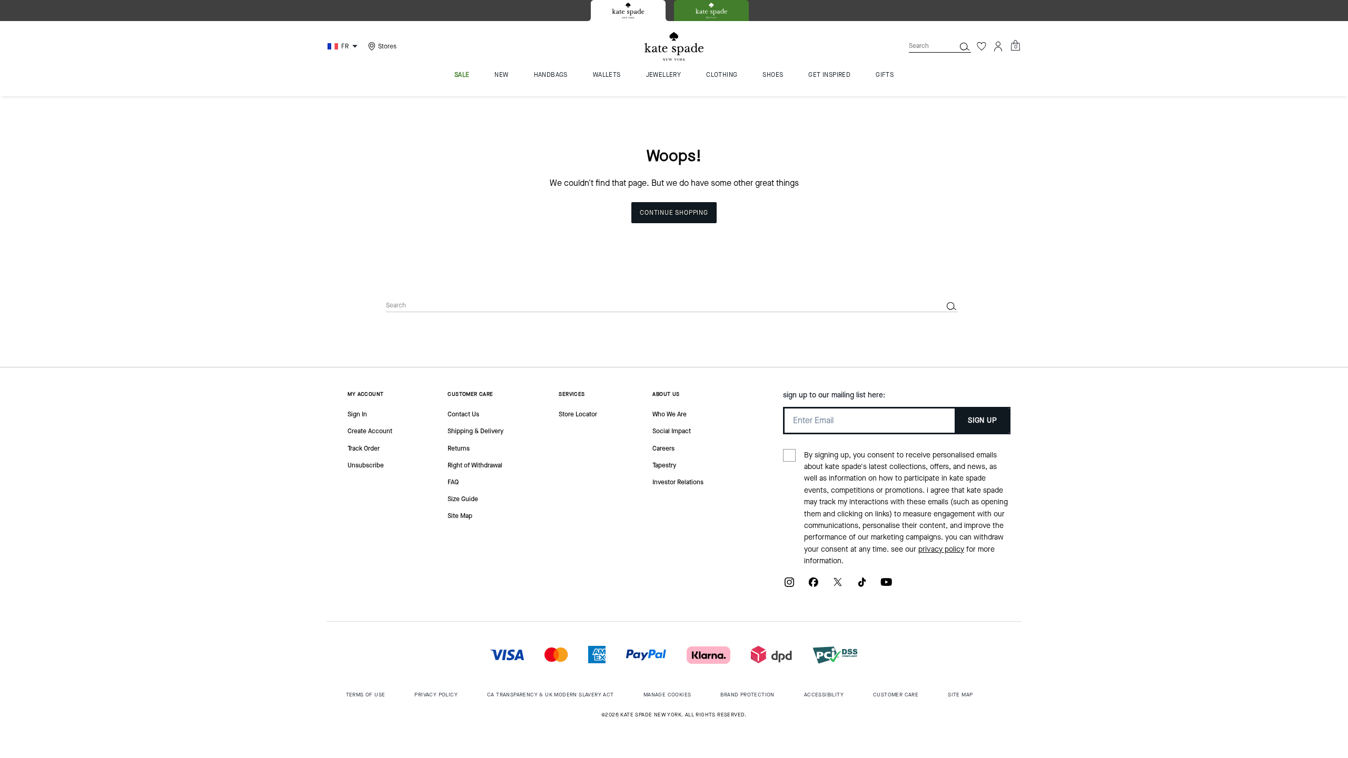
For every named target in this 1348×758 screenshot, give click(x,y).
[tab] (628, 10)
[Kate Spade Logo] (674, 46)
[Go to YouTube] (886, 586)
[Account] (998, 46)
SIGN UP (982, 420)
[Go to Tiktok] (862, 586)
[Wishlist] (981, 46)
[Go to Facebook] (813, 586)
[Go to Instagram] (789, 586)
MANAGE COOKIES (667, 694)
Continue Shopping (674, 212)
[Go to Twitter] (837, 586)
